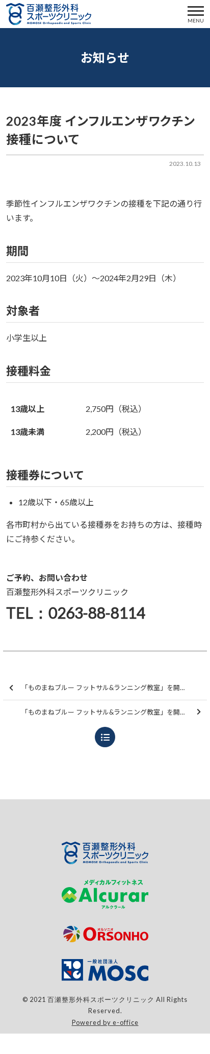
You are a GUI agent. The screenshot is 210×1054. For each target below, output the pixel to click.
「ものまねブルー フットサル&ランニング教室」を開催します (113, 687)
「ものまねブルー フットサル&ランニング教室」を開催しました (114, 712)
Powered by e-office (105, 1022)
